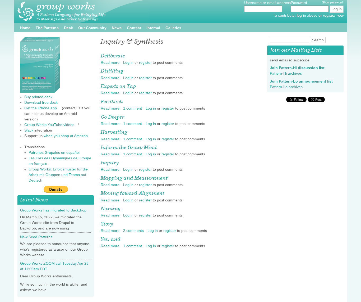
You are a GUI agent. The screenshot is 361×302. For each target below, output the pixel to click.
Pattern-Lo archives (288, 87)
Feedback (112, 101)
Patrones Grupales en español (56, 152)
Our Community (92, 28)
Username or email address (267, 3)
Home (25, 28)
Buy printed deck (38, 97)
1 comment (132, 108)
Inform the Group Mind (129, 147)
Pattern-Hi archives (288, 73)
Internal (153, 28)
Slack (28, 130)
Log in (128, 62)
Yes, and (111, 239)
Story (107, 223)
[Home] (25, 11)
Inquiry (110, 162)
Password (299, 3)
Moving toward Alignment (132, 193)
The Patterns (47, 28)
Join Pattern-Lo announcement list (303, 81)
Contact (134, 28)
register (145, 62)
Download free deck (41, 102)
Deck (68, 28)
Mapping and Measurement (134, 177)
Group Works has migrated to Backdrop (53, 210)
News (117, 28)
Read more (110, 62)
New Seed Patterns (36, 237)
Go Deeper (112, 116)
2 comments (133, 230)
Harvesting (114, 131)
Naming (111, 208)
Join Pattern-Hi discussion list (299, 68)
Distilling (112, 70)
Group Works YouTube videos (51, 125)
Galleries (173, 28)
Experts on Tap (118, 86)
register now (333, 15)
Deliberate (113, 55)
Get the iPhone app (42, 108)
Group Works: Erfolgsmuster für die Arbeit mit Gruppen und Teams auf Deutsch (58, 174)
